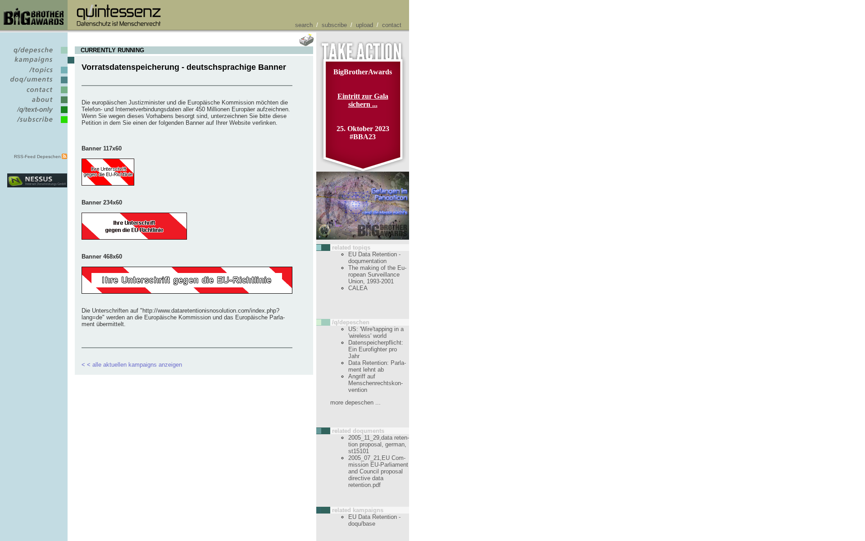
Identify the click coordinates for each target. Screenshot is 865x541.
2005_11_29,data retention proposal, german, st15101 (378, 444)
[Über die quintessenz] (37, 103)
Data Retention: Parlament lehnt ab (377, 366)
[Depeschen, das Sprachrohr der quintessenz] (37, 54)
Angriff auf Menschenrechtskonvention (375, 383)
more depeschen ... (355, 402)
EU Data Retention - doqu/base (374, 520)
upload (364, 25)
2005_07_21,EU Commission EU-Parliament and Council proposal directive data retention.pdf (378, 471)
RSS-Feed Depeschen (37, 156)
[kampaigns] (37, 64)
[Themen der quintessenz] (37, 73)
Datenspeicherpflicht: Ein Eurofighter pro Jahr (375, 349)
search (304, 25)
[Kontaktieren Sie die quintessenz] (37, 93)
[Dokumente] (37, 83)
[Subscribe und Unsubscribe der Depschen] (37, 123)
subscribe (334, 25)
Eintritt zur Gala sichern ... (362, 100)
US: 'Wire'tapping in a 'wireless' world (376, 332)
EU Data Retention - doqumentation (374, 257)
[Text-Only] (37, 113)
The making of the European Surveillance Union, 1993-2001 (377, 274)
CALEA (358, 288)
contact (391, 25)
